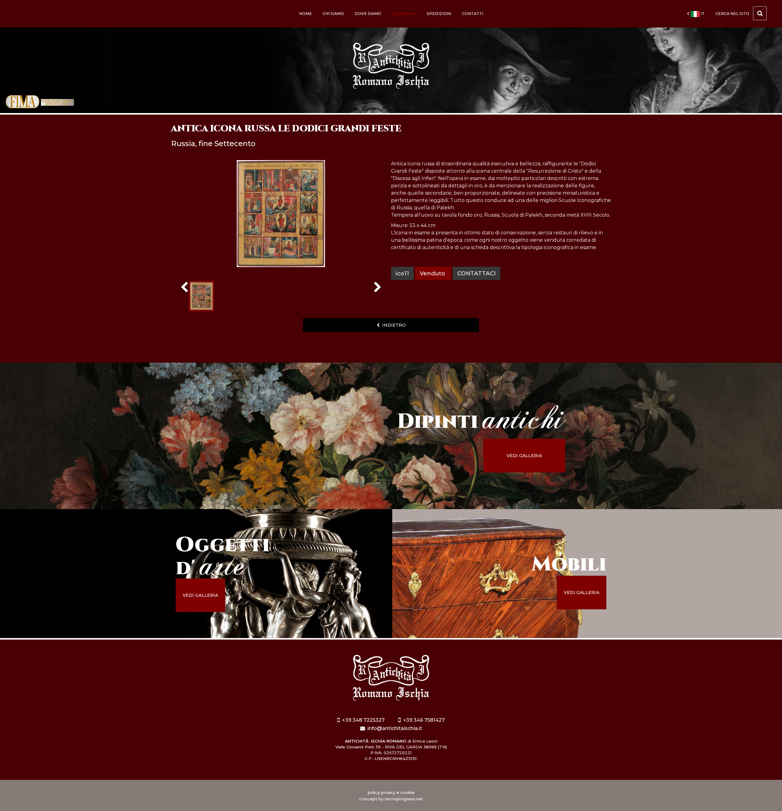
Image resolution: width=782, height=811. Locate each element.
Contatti (472, 13)
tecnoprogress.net (404, 798)
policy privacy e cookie (391, 792)
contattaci (476, 273)
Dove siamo (368, 13)
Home (305, 13)
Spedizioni (439, 13)
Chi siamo (333, 13)
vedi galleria (524, 455)
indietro (393, 325)
